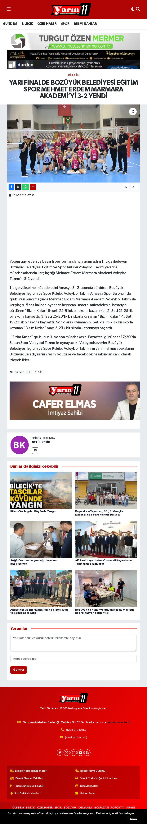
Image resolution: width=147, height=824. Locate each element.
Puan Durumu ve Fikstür (29, 786)
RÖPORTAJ (117, 807)
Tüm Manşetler (89, 786)
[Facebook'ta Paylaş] (11, 187)
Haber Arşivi (87, 793)
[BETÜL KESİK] (19, 445)
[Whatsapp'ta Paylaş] (25, 187)
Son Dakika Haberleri (27, 793)
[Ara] (138, 9)
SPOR (65, 23)
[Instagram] (73, 752)
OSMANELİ (85, 807)
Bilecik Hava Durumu (92, 770)
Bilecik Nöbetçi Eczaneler (31, 770)
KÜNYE (131, 807)
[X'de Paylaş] (18, 187)
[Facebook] (60, 752)
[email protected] (119, 722)
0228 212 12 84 (76, 730)
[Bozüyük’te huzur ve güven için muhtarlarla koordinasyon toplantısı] (106, 588)
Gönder (18, 669)
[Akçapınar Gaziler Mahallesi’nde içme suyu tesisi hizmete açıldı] (41, 588)
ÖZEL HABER (46, 23)
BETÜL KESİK (41, 442)
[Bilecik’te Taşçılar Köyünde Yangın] (41, 490)
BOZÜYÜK (70, 807)
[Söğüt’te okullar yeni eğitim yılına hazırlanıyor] (41, 539)
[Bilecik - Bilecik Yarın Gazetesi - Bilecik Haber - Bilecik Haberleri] (71, 9)
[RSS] (87, 752)
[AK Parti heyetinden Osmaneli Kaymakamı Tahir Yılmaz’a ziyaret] (106, 539)
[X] (67, 752)
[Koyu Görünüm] (132, 9)
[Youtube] (80, 752)
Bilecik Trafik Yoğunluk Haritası (98, 778)
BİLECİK (27, 23)
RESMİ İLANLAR (85, 23)
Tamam (133, 819)
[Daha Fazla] (33, 187)
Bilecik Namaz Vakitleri (29, 778)
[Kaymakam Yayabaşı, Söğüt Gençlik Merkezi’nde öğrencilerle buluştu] (106, 490)
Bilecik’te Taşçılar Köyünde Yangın (33, 511)
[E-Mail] (35, 450)
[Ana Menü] (9, 9)
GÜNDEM (10, 23)
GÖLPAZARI (101, 807)
